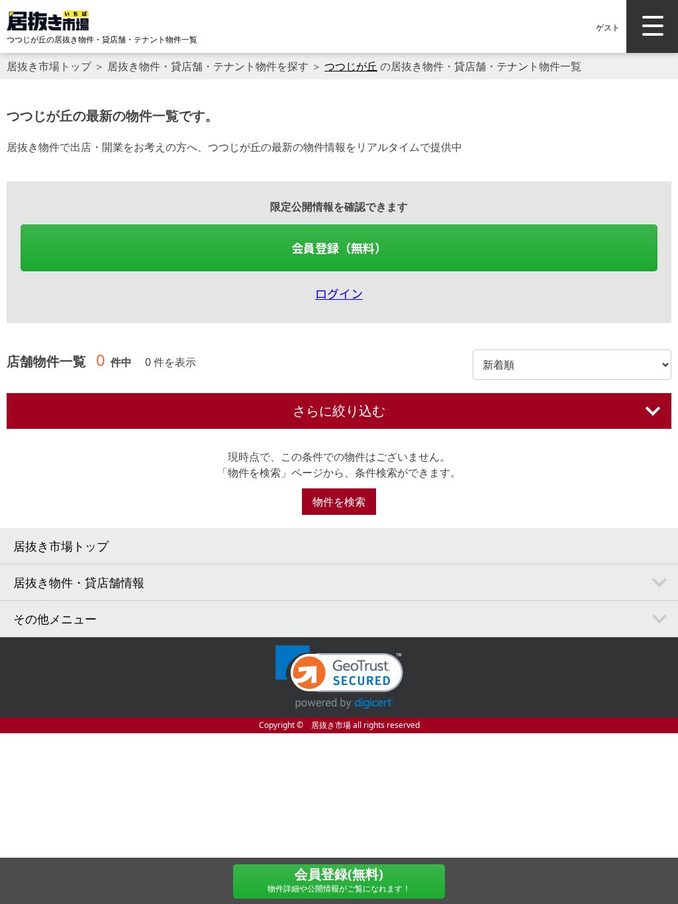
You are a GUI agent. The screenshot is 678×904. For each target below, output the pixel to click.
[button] (339, 677)
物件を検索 (339, 501)
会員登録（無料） (339, 247)
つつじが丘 (350, 66)
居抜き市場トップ (49, 66)
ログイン (339, 293)
